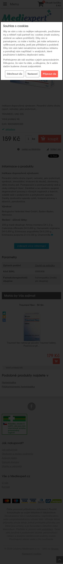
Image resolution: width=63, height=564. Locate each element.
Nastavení (33, 74)
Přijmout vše (49, 74)
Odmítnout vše (14, 74)
